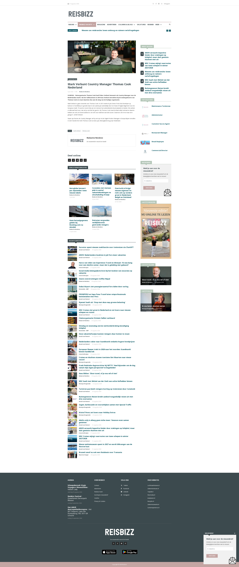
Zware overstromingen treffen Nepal (94, 279)
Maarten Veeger (84, 455)
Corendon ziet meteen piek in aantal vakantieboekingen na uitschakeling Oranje (101, 191)
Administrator (157, 115)
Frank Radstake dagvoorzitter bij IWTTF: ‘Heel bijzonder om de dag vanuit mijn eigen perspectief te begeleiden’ (107, 366)
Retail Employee (158, 142)
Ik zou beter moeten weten (153, 306)
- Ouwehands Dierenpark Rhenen (77, 498)
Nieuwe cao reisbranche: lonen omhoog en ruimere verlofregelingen (157, 73)
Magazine (101, 25)
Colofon (96, 498)
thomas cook (86, 131)
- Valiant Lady (78, 487)
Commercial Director (160, 150)
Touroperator (72, 79)
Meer (157, 25)
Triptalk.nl (150, 492)
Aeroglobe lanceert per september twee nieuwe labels (78, 190)
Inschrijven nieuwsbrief (101, 495)
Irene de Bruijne (83, 267)
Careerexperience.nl (153, 507)
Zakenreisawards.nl (153, 504)
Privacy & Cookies (99, 501)
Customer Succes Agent (161, 124)
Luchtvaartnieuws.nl (153, 485)
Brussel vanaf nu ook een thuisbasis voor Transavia (100, 452)
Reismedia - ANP (84, 289)
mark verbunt (76, 131)
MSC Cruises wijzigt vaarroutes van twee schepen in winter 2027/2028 (158, 65)
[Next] (170, 31)
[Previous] (167, 31)
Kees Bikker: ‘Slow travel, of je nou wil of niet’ (98, 373)
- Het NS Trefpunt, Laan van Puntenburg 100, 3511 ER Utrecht (79, 511)
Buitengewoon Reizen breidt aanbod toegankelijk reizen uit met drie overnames (158, 90)
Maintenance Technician (161, 106)
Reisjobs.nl (151, 501)
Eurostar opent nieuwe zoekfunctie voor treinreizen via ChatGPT (106, 247)
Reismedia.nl (151, 495)
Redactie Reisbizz (84, 91)
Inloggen (167, 4)
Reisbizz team (98, 492)
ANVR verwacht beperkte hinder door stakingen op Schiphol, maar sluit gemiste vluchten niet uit (157, 56)
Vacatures (141, 25)
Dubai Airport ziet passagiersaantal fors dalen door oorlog (103, 286)
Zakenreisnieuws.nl (153, 488)
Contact (96, 485)
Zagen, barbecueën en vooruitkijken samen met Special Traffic (105, 405)
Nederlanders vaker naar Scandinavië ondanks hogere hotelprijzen (107, 341)
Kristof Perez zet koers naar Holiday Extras (97, 412)
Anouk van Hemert (84, 250)
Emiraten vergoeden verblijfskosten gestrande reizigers (100, 222)
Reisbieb (151, 25)
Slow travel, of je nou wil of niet (155, 280)
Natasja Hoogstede (84, 305)
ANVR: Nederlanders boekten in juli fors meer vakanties (102, 255)
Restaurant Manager (159, 133)
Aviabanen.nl (151, 498)
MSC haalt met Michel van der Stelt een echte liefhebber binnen (108, 30)
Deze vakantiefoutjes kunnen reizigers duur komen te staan (104, 334)
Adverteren (111, 25)
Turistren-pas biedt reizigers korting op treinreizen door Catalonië (107, 389)
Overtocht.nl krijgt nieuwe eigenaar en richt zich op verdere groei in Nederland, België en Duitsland (123, 192)
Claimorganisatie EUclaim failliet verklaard (97, 318)
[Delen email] (81, 160)
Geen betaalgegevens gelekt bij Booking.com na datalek (78, 223)
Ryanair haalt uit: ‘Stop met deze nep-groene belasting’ (102, 302)
